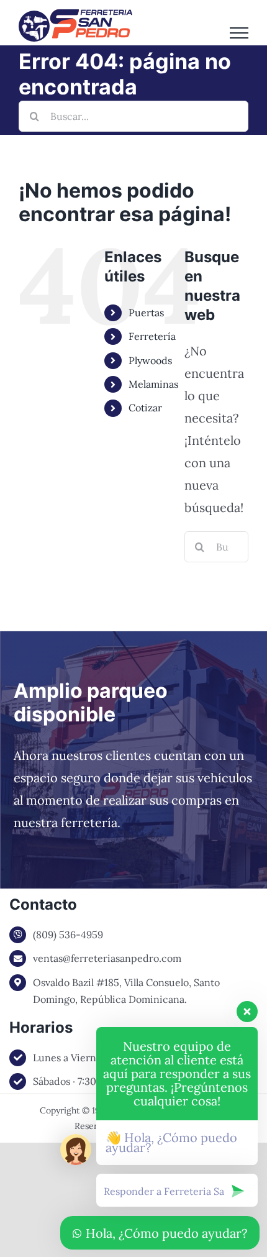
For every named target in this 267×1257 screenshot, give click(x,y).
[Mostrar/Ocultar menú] (239, 33)
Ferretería (152, 336)
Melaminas (153, 384)
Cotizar (145, 407)
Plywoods (150, 360)
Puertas (146, 312)
